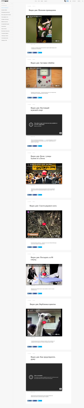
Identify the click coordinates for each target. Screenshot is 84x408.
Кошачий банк (3, 26)
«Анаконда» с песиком (4, 35)
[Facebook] (35, 52)
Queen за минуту (4, 28)
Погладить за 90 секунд (4, 19)
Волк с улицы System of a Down (6, 14)
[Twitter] (40, 52)
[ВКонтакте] (29, 52)
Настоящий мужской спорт (5, 12)
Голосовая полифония (4, 33)
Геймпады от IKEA (4, 40)
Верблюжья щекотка (4, 21)
